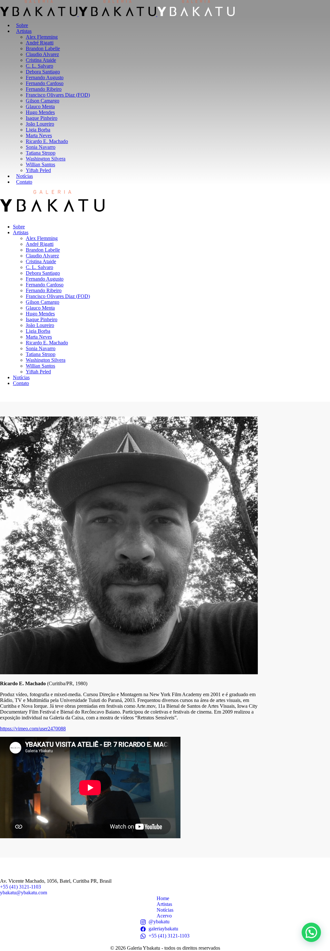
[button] (311, 932)
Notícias (165, 910)
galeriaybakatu (163, 928)
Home (163, 898)
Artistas (164, 904)
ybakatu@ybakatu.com (23, 892)
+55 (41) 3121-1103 (20, 886)
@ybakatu (159, 921)
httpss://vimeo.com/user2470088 (33, 728)
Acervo (164, 915)
